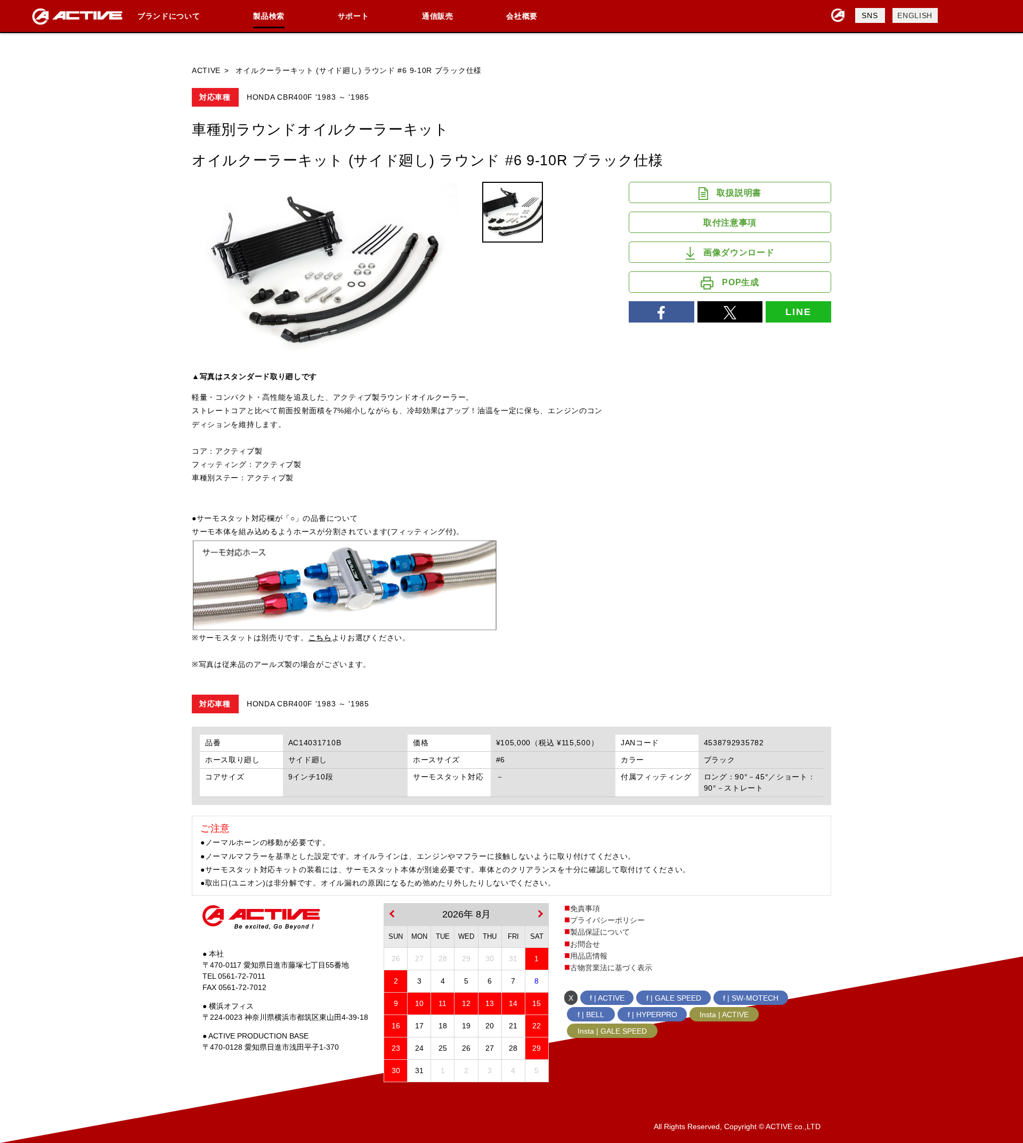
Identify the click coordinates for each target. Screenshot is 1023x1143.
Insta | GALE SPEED (612, 1031)
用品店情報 (588, 956)
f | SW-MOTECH (750, 998)
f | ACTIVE (607, 998)
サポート (353, 16)
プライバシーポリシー (607, 920)
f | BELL (591, 1014)
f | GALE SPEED (673, 998)
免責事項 (585, 908)
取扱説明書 (739, 192)
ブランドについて (168, 16)
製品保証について (600, 932)
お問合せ (585, 944)
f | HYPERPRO (652, 1014)
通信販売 (437, 16)
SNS (870, 15)
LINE (798, 312)
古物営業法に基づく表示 (611, 967)
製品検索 (269, 16)
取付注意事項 (730, 222)
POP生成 (740, 282)
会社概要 (522, 16)
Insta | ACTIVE (724, 1014)
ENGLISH (914, 15)
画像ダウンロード (739, 252)
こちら (320, 637)
